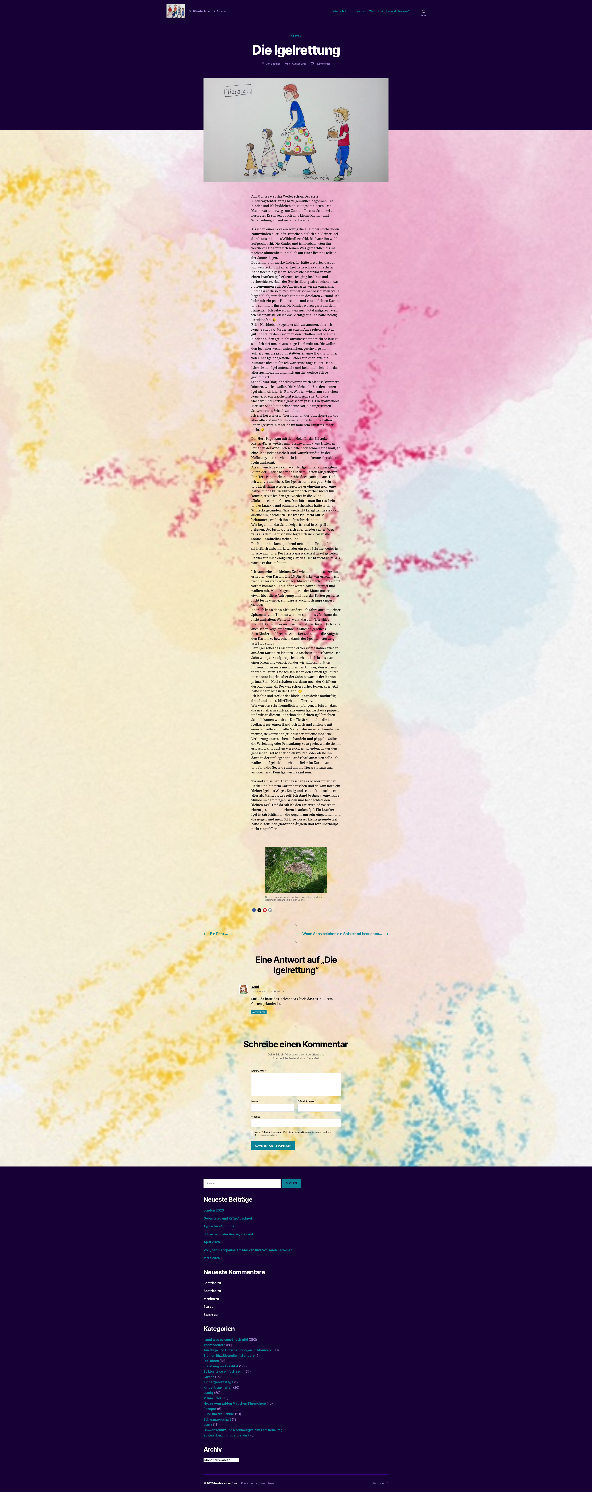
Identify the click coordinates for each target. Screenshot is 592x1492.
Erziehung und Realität (221, 1366)
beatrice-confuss (225, 1483)
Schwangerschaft (217, 1419)
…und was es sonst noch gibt (226, 1340)
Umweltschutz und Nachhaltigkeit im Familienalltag (243, 1430)
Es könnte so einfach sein (223, 1371)
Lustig (208, 1393)
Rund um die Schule (219, 1414)
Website (255, 1116)
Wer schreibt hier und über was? (389, 11)
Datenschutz (340, 11)
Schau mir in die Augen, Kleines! (228, 1234)
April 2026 (212, 1242)
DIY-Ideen (211, 1361)
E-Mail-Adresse (307, 1101)
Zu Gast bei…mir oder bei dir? (226, 1435)
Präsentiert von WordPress (257, 1483)
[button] (254, 910)
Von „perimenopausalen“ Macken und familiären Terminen (248, 1250)
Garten (296, 36)
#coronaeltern (214, 1345)
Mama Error (212, 1398)
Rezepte (210, 1409)
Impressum (359, 11)
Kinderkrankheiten (218, 1387)
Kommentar (258, 1071)
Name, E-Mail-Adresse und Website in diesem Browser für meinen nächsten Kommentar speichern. (293, 1134)
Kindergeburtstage (218, 1382)
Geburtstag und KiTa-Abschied (228, 1218)
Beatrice (275, 63)
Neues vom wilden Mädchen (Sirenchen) (235, 1403)
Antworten (258, 1012)
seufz (208, 1425)
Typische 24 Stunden (220, 1226)
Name (255, 1101)
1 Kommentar (322, 63)
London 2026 (214, 1210)
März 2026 (212, 1258)
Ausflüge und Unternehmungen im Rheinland (238, 1350)
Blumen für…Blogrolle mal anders (229, 1356)
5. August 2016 (297, 63)
